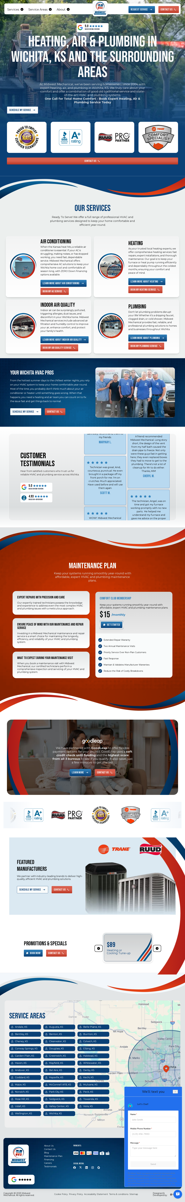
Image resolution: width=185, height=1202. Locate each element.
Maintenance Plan (53, 1156)
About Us (48, 1146)
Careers (48, 1163)
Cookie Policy (61, 1194)
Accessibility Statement (96, 1194)
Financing (49, 1159)
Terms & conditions (118, 1194)
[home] (100, 8)
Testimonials (50, 1166)
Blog (46, 1153)
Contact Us (49, 1149)
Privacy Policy (76, 1194)
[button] (15, 9)
